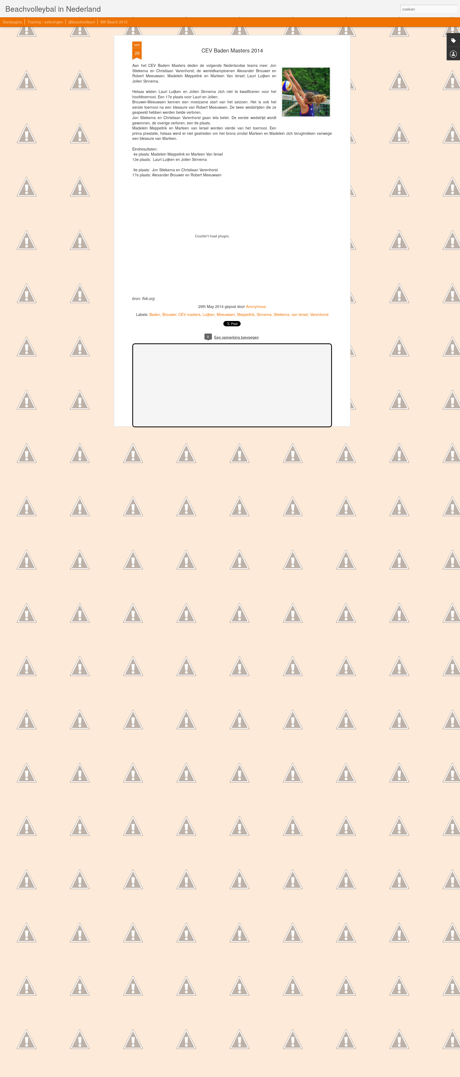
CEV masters (189, 314)
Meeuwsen (226, 314)
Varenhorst (319, 314)
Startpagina (12, 22)
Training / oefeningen (45, 22)
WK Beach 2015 (114, 22)
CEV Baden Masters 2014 (232, 50)
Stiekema (281, 314)
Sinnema (264, 314)
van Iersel (299, 314)
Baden (154, 314)
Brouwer (169, 314)
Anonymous (256, 306)
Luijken (209, 314)
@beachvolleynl (81, 22)
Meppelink (245, 314)
